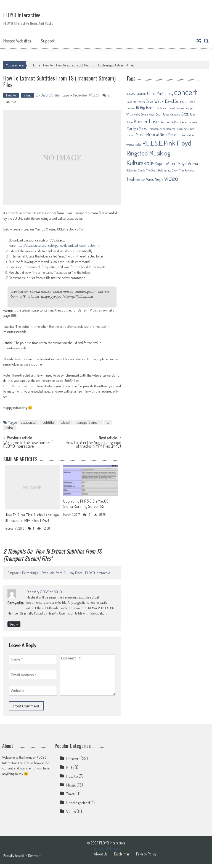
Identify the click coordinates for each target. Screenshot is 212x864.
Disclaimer (121, 854)
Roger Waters (166, 163)
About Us (100, 854)
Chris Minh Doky (160, 93)
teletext (65, 422)
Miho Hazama (168, 129)
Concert (73, 758)
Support (48, 41)
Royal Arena (188, 163)
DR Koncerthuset (165, 108)
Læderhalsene (188, 122)
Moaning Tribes (185, 129)
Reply (14, 624)
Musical (152, 134)
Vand (150, 179)
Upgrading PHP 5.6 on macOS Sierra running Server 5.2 (85, 503)
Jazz (185, 114)
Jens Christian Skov (55, 95)
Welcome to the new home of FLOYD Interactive (28, 445)
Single (141, 170)
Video (27, 95)
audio (141, 93)
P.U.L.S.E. (152, 143)
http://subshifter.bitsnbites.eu (24, 386)
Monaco (130, 135)
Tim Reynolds (187, 170)
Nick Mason (169, 134)
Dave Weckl (154, 101)
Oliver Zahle (186, 135)
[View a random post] (199, 41)
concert (185, 92)
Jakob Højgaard (171, 114)
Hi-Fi (70, 767)
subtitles (48, 422)
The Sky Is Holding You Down (162, 170)
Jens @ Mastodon (106, 848)
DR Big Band (145, 107)
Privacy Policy (146, 854)
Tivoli (130, 179)
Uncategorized (78, 802)
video (9, 427)
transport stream (88, 422)
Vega (159, 179)
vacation (140, 180)
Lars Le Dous (172, 122)
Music (140, 134)
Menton (154, 129)
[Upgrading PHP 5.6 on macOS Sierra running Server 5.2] (90, 480)
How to (48, 65)
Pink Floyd (177, 142)
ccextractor (29, 422)
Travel (71, 793)
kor (163, 122)
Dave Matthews (135, 102)
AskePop (131, 94)
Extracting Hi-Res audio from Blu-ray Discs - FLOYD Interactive (66, 572)
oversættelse (133, 144)
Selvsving (131, 170)
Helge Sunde (141, 114)
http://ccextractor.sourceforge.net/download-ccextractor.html (59, 245)
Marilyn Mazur (137, 128)
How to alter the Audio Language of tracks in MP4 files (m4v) (93, 445)
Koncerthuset (147, 121)
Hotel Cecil (155, 114)
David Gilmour (176, 101)
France (180, 108)
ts (108, 422)
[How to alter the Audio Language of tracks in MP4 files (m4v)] (32, 487)
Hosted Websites (17, 41)
